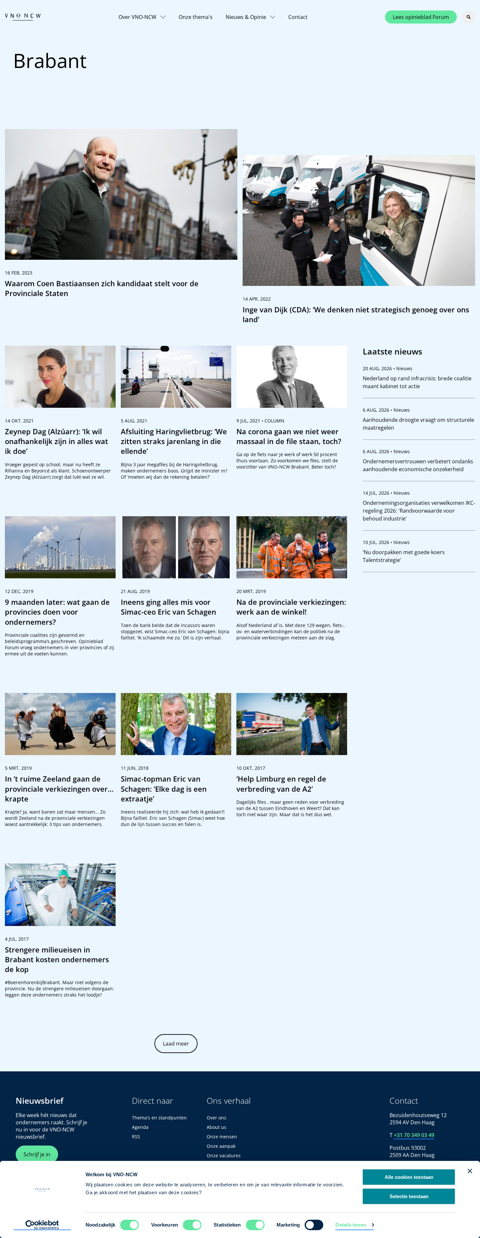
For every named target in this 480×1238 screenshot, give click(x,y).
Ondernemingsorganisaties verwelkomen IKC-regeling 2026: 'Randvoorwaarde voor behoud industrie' (419, 510)
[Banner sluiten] (470, 1171)
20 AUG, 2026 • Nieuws (387, 368)
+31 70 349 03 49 (414, 1135)
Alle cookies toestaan (409, 1177)
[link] (121, 216)
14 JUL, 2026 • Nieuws (386, 493)
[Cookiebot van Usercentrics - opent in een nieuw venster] (42, 1225)
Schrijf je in (37, 1154)
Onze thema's (196, 17)
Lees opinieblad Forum (421, 17)
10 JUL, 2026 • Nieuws (386, 542)
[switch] (192, 1225)
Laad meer (176, 1043)
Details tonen (350, 1225)
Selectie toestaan (409, 1196)
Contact (298, 17)
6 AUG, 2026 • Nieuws (386, 410)
